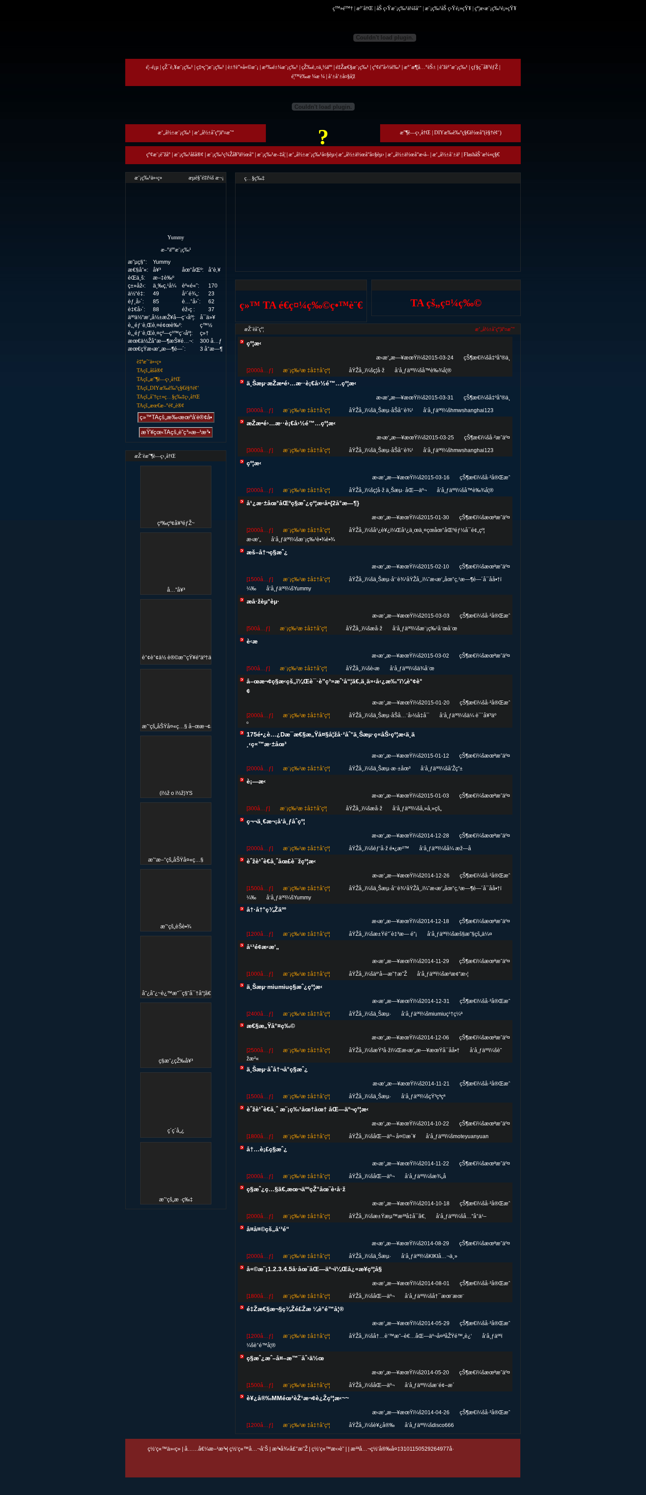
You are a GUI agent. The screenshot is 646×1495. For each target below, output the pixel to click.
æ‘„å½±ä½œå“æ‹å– (408, 154)
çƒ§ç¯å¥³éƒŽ (484, 67)
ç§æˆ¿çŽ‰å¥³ (176, 1061)
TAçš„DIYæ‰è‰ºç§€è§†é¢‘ (168, 388)
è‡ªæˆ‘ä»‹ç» (149, 362)
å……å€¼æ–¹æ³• (206, 1449)
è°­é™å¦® (265, 1345)
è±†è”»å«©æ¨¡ (243, 67)
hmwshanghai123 (472, 410)
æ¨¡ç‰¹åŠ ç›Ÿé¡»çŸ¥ (448, 8)
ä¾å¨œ (425, 668)
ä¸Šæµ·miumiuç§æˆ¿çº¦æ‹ (285, 986)
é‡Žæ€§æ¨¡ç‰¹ (352, 67)
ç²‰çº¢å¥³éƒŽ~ (176, 523)
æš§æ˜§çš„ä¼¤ (473, 934)
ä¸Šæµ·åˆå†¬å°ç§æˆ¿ (277, 1069)
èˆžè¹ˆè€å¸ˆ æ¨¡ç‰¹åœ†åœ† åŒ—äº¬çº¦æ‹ (308, 1109)
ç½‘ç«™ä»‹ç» (164, 1449)
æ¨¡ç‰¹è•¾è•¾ (316, 539)
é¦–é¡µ (152, 67)
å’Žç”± (455, 768)
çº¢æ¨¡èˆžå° (158, 154)
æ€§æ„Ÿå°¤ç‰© (271, 1025)
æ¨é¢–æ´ (443, 1385)
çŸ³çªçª (436, 1096)
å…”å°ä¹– (474, 1216)
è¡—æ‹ (256, 781)
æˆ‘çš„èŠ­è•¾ (175, 927)
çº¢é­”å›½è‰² (386, 67)
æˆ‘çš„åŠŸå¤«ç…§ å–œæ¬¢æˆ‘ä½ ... (186, 726)
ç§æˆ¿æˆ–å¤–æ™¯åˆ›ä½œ (285, 1358)
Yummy (302, 589)
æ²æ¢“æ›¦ (456, 974)
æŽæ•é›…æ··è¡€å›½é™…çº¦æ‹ (291, 423)
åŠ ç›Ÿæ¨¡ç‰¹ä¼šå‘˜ (399, 8)
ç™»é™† (343, 8)
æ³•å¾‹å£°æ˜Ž (290, 1449)
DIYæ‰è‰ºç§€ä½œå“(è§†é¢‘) (467, 132)
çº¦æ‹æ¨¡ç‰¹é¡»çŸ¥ (495, 8)
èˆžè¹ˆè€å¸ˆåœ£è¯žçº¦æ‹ (281, 861)
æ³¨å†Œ (364, 8)
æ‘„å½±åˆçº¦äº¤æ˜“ (214, 132)
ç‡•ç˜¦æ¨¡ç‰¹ (210, 67)
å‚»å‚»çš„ (431, 808)
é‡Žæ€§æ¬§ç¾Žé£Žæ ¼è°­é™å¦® (295, 1308)
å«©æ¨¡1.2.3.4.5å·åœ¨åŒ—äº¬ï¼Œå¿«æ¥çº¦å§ (314, 1268)
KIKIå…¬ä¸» (442, 1256)
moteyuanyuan (471, 1136)
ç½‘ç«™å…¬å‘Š (248, 1449)
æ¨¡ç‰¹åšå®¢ (188, 154)
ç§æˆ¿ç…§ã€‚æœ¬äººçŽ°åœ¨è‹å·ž (296, 1189)
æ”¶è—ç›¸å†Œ (415, 132)
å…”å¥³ (176, 590)
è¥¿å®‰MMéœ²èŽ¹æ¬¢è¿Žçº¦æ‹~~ (298, 1398)
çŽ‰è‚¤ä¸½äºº (316, 67)
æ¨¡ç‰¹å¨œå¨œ (438, 628)
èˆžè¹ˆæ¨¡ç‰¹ (453, 67)
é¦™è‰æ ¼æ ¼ (308, 76)
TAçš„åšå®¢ (150, 370)
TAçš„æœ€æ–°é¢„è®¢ (160, 405)
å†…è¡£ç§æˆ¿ (267, 1149)
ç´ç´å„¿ (175, 1131)
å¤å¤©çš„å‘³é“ (268, 1229)
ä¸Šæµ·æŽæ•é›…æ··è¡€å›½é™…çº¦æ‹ (301, 383)
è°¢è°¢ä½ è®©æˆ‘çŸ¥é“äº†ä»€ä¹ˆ (183, 657)
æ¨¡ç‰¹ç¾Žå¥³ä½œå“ (230, 154)
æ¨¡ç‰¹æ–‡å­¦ (271, 154)
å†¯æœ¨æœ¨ (448, 1296)
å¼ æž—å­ (458, 848)
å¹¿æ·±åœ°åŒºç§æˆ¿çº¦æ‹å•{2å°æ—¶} (303, 503)
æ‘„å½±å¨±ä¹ (446, 154)
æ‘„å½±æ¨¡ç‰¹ (174, 132)
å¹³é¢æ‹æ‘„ (263, 946)
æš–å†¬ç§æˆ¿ (267, 552)
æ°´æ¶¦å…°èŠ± (420, 67)
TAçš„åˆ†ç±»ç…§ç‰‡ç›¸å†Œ (168, 397)
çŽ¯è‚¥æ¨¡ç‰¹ (177, 67)
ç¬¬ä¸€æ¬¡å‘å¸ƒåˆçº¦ (276, 821)
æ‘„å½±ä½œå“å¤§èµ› (361, 154)
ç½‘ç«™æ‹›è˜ (328, 1449)
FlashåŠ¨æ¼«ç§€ (482, 154)
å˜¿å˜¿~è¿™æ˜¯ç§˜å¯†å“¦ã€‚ (177, 993)
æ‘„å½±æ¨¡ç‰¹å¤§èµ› (312, 154)
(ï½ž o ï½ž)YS (176, 793)
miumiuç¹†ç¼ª (445, 1014)
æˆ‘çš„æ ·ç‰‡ (176, 1200)
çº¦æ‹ (254, 343)
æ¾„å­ (439, 1176)
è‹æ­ (252, 641)
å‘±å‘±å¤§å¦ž (341, 76)
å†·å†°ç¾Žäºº (266, 909)
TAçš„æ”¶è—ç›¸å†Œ (159, 379)
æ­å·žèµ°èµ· (263, 601)
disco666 (443, 1425)
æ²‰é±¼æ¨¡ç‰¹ (280, 67)
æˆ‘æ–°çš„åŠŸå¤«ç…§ (175, 860)
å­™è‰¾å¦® (436, 370)
